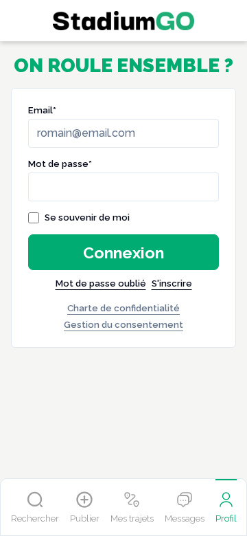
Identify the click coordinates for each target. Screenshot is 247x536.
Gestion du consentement (123, 325)
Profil (226, 518)
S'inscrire (172, 283)
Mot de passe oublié (101, 283)
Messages (184, 518)
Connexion (123, 252)
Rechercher (35, 518)
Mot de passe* (60, 164)
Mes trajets (132, 518)
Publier (84, 518)
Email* (42, 110)
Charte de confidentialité (123, 308)
